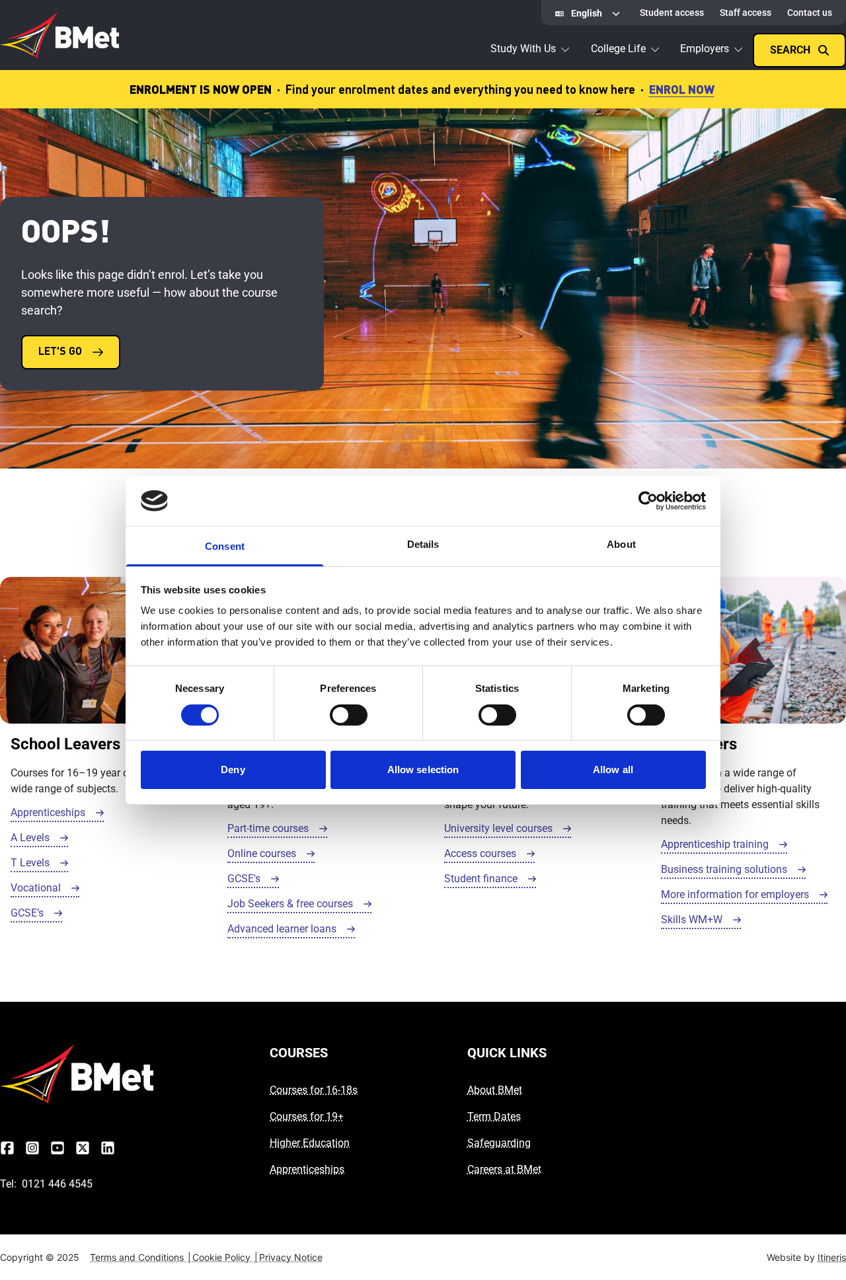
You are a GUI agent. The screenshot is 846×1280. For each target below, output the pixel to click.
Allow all (613, 769)
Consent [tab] (225, 546)
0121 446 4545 (57, 1184)
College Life (618, 48)
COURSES (299, 1053)
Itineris (832, 1257)
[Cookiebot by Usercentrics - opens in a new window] (648, 501)
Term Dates (494, 1116)
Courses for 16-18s (314, 1090)
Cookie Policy (225, 1257)
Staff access (745, 12)
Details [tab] (423, 544)
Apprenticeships (307, 1169)
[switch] (348, 715)
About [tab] (621, 544)
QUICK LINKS (507, 1053)
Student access (672, 12)
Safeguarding (499, 1143)
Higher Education (310, 1143)
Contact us (809, 12)
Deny (233, 769)
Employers (704, 48)
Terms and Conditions (140, 1257)
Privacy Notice (291, 1257)
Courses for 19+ (307, 1116)
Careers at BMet (504, 1169)
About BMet (494, 1090)
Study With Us (523, 48)
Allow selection (423, 769)
